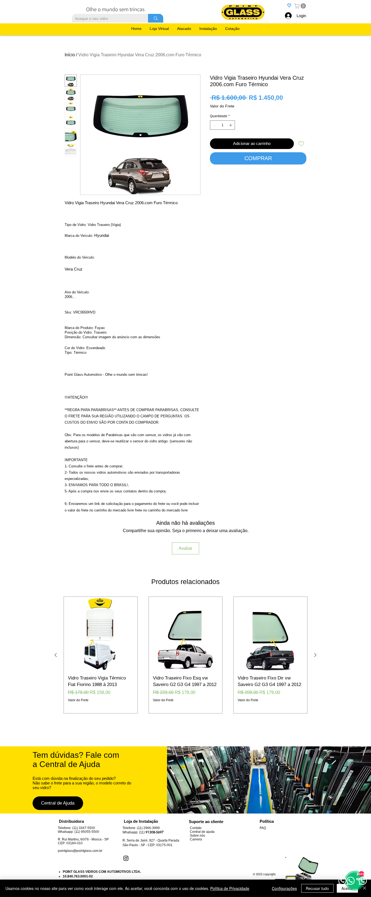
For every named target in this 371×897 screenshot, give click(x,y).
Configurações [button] (284, 888)
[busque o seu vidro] (155, 18)
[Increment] (231, 125)
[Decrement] (214, 125)
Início (70, 54)
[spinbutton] (222, 125)
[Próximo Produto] (315, 655)
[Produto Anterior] (55, 655)
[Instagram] (125, 858)
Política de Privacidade (229, 888)
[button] (300, 6)
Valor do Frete (222, 106)
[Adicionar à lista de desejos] (301, 143)
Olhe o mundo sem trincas (115, 9)
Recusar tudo (317, 888)
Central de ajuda (202, 832)
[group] (185, 654)
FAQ (263, 828)
